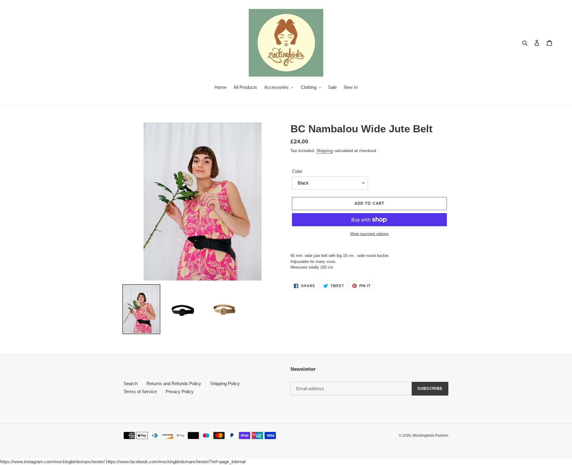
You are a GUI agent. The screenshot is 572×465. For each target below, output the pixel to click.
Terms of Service (140, 391)
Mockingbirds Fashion (430, 435)
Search (131, 383)
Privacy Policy (180, 391)
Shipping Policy (225, 383)
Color (297, 171)
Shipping (324, 150)
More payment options (369, 234)
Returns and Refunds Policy (174, 383)
